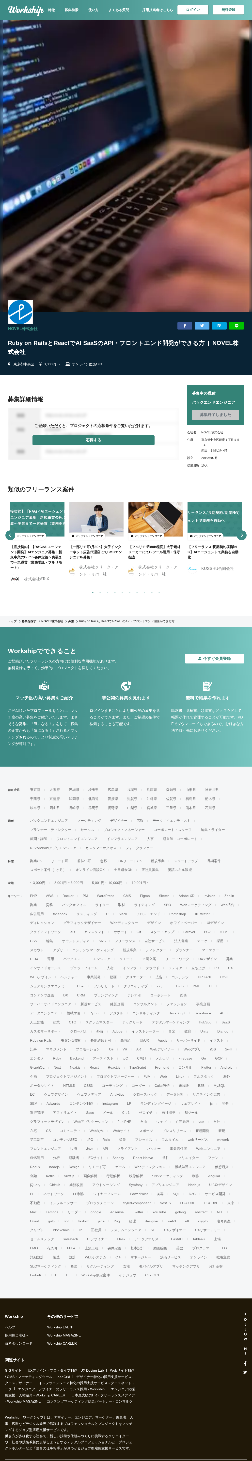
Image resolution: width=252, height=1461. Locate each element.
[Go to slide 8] (143, 591)
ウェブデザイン (56, 1094)
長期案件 (214, 861)
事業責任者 (178, 1149)
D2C (192, 1194)
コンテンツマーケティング (93, 950)
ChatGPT (152, 1275)
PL (32, 1194)
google (96, 1212)
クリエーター (136, 977)
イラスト (216, 1040)
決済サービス (170, 1257)
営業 (229, 959)
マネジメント (56, 1049)
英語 (179, 1248)
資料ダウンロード (18, 1343)
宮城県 (152, 808)
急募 (103, 861)
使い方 (93, 10)
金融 (33, 1176)
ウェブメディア (89, 1094)
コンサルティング (146, 1013)
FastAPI (177, 1239)
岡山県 (54, 808)
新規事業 (158, 861)
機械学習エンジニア (190, 1167)
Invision (209, 896)
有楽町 (52, 1248)
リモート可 (59, 861)
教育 (187, 1031)
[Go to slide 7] (136, 591)
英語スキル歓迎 (180, 870)
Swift (228, 1049)
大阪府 (54, 790)
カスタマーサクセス (100, 848)
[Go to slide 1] (91, 591)
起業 (56, 1022)
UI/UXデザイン (220, 1185)
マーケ (202, 941)
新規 (221, 1131)
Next (57, 1067)
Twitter (138, 1212)
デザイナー (118, 821)
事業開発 (94, 977)
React (94, 1067)
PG (224, 1248)
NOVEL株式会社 (23, 329)
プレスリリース (174, 1131)
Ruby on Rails (41, 1040)
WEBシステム (95, 1257)
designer (151, 1221)
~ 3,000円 (37, 883)
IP (80, 1230)
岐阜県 (35, 808)
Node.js (194, 1185)
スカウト (37, 950)
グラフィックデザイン (47, 1122)
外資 (99, 1031)
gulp (51, 1221)
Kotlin (50, 1176)
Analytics (117, 1094)
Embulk (36, 1275)
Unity (204, 1031)
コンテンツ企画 (42, 995)
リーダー (74, 1212)
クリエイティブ (136, 986)
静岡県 (74, 799)
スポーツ (146, 1131)
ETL (54, 1275)
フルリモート (104, 986)
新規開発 (202, 1131)
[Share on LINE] (236, 326)
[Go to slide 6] (128, 591)
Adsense (117, 1212)
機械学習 (73, 1013)
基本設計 (137, 1248)
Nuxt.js (69, 1176)
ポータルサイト (42, 1086)
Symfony (135, 1185)
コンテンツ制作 (81, 1103)
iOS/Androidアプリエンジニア (53, 848)
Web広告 (227, 905)
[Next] (242, 535)
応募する (93, 440)
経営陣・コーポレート (180, 839)
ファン (213, 1158)
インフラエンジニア (122, 839)
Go (203, 1058)
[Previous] (10, 535)
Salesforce (202, 1013)
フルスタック (203, 1076)
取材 (121, 905)
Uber (81, 986)
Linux (180, 1076)
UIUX (34, 959)
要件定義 (114, 1248)
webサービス (198, 1140)
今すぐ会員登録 (217, 658)
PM (85, 896)
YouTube (159, 1212)
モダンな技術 (71, 1040)
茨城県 (74, 790)
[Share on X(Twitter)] (202, 326)
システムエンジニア (126, 1230)
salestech (70, 1239)
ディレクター (156, 950)
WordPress (105, 896)
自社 (216, 1122)
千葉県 (35, 799)
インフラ (130, 968)
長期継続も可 (101, 1040)
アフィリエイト (65, 1113)
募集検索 (72, 10)
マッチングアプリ (186, 1266)
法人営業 (181, 941)
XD (72, 932)
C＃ (118, 1257)
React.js (114, 1067)
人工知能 (37, 1022)
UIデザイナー (97, 1239)
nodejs (54, 1167)
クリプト (37, 1230)
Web (163, 1076)
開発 (225, 1103)
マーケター (210, 950)
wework (223, 1140)
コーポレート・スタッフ (173, 830)
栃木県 (210, 799)
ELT (69, 1275)
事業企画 (203, 1004)
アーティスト (103, 1058)
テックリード (132, 1022)
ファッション (176, 1004)
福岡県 (132, 790)
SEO (167, 905)
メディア (175, 968)
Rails (106, 1140)
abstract (201, 1212)
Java (90, 1149)
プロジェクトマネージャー (124, 830)
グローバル (78, 1031)
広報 (140, 821)
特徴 (51, 10)
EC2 (207, 932)
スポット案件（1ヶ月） (48, 870)
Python (95, 1013)
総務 (183, 995)
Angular (214, 1176)
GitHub (54, 1185)
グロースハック (145, 1094)
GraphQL (37, 1067)
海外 (226, 1076)
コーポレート (160, 995)
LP (129, 1103)
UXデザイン (207, 959)
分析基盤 (216, 1266)
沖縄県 (152, 799)
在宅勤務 (182, 1122)
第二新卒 (37, 1140)
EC (32, 1094)
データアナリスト (148, 1239)
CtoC (224, 977)
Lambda (52, 1212)
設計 (72, 1257)
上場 (217, 1239)
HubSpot (205, 1022)
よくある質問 (119, 10)
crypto (203, 1221)
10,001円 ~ (140, 883)
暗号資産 (224, 1221)
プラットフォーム (84, 968)
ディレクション (42, 923)
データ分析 (175, 1094)
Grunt (34, 1221)
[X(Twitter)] (245, 1372)
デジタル (116, 1013)
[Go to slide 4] (113, 591)
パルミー (154, 1149)
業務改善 (76, 1185)
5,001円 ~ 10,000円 (107, 883)
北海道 (93, 799)
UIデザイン (215, 923)
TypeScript (137, 1067)
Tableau (198, 1239)
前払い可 (84, 861)
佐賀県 (171, 799)
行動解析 (113, 1176)
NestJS (165, 1203)
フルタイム (170, 1140)
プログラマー (202, 1248)
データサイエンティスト (171, 821)
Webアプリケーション (91, 1122)
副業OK (36, 861)
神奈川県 (212, 790)
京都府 (54, 799)
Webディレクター (124, 923)
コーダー (138, 1086)
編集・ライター (213, 830)
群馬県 (93, 808)
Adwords (53, 1103)
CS (48, 1131)
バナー (162, 986)
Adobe (117, 1031)
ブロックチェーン (100, 1203)
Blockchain (61, 1230)
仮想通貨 (222, 1167)
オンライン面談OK (90, 870)
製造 (56, 1257)
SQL (176, 1194)
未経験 (184, 1086)
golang (180, 1212)
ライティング (144, 905)
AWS (49, 896)
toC (125, 1058)
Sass (90, 1113)
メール (108, 1113)
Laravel (189, 932)
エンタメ (37, 1058)
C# (111, 1049)
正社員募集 (150, 870)
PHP (33, 896)
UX (230, 968)
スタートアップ (186, 861)
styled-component (137, 1203)
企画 (33, 1076)
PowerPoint (139, 1194)
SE (153, 1230)
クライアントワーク (45, 932)
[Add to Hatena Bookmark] (219, 326)
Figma (145, 896)
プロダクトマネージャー (115, 1076)
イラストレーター (145, 1031)
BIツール (191, 1113)
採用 (220, 941)
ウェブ (161, 1122)
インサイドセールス (45, 968)
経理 (132, 1221)
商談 (73, 1266)
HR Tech (204, 977)
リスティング (86, 914)
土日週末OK (123, 870)
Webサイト (121, 1131)
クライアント (127, 1149)
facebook (60, 914)
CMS (127, 896)
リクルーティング (100, 1266)
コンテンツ (180, 977)
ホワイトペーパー (184, 923)
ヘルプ (10, 1327)
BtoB (180, 986)
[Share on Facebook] (184, 326)
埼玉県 (93, 790)
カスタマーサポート (45, 1031)
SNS (102, 941)
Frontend (162, 1067)
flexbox (83, 1221)
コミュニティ (70, 1131)
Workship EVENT (60, 1327)
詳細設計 (37, 1257)
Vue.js (162, 1040)
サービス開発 (215, 1194)
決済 (73, 1149)
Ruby (57, 1058)
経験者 (74, 1158)
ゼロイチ (146, 1113)
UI (108, 914)
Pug (117, 1221)
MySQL (219, 1086)
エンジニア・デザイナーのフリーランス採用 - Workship (61, 1389)
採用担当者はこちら (157, 10)
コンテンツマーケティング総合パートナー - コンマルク (90, 1401)
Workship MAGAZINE (64, 1335)
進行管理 (37, 1113)
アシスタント (94, 932)
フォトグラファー (139, 848)
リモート (126, 959)
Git (139, 932)
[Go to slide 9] (150, 591)
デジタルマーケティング (171, 1022)
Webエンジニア (208, 1149)
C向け (141, 1058)
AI (221, 1013)
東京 (230, 1203)
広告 (159, 977)
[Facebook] (245, 1363)
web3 (172, 1221)
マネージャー (140, 1257)
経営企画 (117, 1004)
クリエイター (188, 1158)
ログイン (193, 10)
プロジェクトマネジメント (66, 1076)
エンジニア (101, 959)
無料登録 (228, 10)
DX (65, 995)
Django (222, 1031)
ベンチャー (69, 977)
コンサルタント (145, 1004)
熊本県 (191, 808)
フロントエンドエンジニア (77, 839)
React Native (143, 1158)
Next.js (75, 1067)
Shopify (118, 1158)
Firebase (185, 1058)
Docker (68, 896)
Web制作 (97, 1131)
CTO (72, 1022)
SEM (33, 1103)
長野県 (113, 808)
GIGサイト (13, 1370)
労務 (49, 905)
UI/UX (144, 1040)
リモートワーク (177, 959)
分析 (56, 1158)
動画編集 (160, 1248)
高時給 (125, 1040)
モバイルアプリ (151, 1266)
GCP (218, 1058)
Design (74, 1167)
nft (187, 1221)
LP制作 (78, 1194)
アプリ (58, 950)
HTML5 (69, 1086)
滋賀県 (132, 799)
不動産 (35, 1203)
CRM (81, 995)
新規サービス (90, 1004)
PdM (147, 1076)
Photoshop (177, 914)
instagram (110, 1103)
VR (125, 1049)
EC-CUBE (187, 1203)
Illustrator (202, 914)
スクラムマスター (99, 1022)
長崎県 (74, 808)
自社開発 (168, 1113)
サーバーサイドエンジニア (50, 1004)
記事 (33, 1049)
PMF (196, 986)
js (211, 1103)
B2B (201, 1086)
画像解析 (90, 1176)
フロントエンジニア (45, 1149)
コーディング (112, 1086)
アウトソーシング (106, 1185)
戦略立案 (223, 1257)
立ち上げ (198, 968)
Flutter (206, 1067)
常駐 (165, 1158)
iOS (213, 1049)
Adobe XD (186, 896)
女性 (126, 1266)
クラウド (152, 968)
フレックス (143, 1140)
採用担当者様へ (17, 1335)
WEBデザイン (40, 977)
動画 (113, 977)
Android (226, 1067)
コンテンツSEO (65, 1140)
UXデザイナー (175, 1230)
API (105, 1149)
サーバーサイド (188, 1040)
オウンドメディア (76, 941)
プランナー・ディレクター (50, 830)
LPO (89, 1140)
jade (101, 1221)
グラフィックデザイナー (82, 923)
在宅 (33, 1131)
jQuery (35, 1185)
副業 (33, 905)
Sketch (164, 896)
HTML (224, 932)
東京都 (35, 790)
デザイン (154, 923)
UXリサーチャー (207, 1230)
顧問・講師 (38, 839)
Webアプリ (192, 1049)
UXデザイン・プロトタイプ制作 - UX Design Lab (66, 1370)
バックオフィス (74, 905)
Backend (77, 1058)
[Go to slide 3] (106, 591)
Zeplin (229, 896)
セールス (87, 830)
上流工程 (91, 1248)
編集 (49, 941)
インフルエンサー (63, 1203)
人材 (110, 968)
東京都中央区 (24, 364)
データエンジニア (44, 1013)
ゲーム (120, 1167)
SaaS (225, 1022)
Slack (123, 914)
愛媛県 (113, 799)
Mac (33, 1212)
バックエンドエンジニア (49, 821)
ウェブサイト (190, 1103)
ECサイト (95, 1158)
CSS (33, 941)
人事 (150, 839)
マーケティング (89, 821)
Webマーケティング (195, 905)
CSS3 (88, 1086)
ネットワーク (53, 1194)
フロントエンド (148, 914)
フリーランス (125, 941)
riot (66, 1221)
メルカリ (162, 1058)
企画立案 (149, 959)
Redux (35, 1167)
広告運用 (37, 914)
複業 (122, 1140)
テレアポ (134, 995)
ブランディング (106, 995)
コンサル (185, 1067)
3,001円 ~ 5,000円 (68, 883)
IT (210, 986)
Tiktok (71, 1248)
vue (201, 1122)
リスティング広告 (206, 1094)
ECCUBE (211, 1203)
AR (138, 1049)
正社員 (96, 1230)
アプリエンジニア (165, 1185)
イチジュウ (127, 1275)
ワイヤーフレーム (107, 1194)
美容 (160, 1194)
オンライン (198, 1257)
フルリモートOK (129, 861)
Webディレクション (150, 1167)
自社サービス (154, 941)
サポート (120, 932)
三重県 (171, 808)
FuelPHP (124, 1122)
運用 (50, 959)
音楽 (171, 1031)
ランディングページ (155, 1103)
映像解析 (136, 1176)
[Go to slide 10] (158, 591)
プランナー (184, 950)
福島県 (191, 799)
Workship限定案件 (95, 1275)
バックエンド (73, 959)
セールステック (42, 1239)
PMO (34, 1248)
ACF (220, 1212)
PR (216, 968)
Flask (121, 1239)
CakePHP (162, 1086)
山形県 (191, 790)
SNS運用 (37, 1158)
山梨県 (132, 808)
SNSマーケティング (167, 1176)
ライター (102, 905)
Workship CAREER (62, 1343)
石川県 (210, 808)
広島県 (113, 790)
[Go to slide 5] (121, 591)
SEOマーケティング (45, 1266)
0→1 (126, 1113)
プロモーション (88, 1049)
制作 (195, 1176)
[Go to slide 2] (99, 591)
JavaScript (177, 1013)
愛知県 (171, 790)
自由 (143, 1122)
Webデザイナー (162, 1049)
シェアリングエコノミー (49, 986)
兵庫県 (152, 790)
